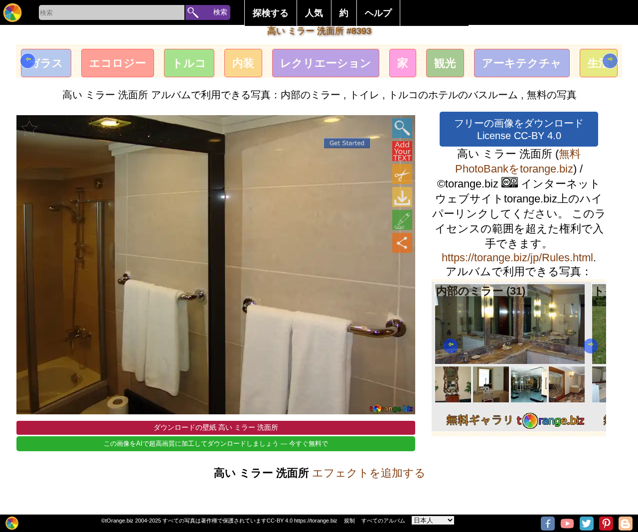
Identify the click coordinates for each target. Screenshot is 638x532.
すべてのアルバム (383, 521)
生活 (599, 63)
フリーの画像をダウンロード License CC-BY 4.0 (519, 129)
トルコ (189, 63)
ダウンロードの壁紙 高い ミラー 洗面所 (216, 427)
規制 (349, 521)
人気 (314, 13)
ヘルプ (378, 13)
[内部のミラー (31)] (510, 427)
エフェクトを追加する (369, 473)
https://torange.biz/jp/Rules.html (517, 257)
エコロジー (117, 63)
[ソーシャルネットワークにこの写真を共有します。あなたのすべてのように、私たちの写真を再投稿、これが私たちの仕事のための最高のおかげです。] (402, 243)
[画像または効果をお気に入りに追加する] (29, 128)
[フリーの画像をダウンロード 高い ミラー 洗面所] (402, 197)
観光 (445, 63)
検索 (220, 12)
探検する (271, 13)
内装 (243, 63)
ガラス (46, 63)
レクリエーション (325, 63)
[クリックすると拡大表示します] (402, 128)
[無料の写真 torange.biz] (12, 12)
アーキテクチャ (522, 63)
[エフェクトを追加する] (402, 220)
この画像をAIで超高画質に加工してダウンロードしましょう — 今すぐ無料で (216, 443)
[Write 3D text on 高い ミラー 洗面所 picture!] (402, 151)
